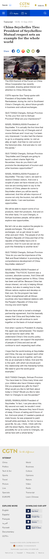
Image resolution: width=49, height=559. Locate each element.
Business (30, 466)
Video (28, 484)
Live (4, 488)
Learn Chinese (32, 497)
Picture (5, 484)
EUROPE (6, 497)
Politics (5, 466)
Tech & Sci (6, 471)
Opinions (29, 475)
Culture (29, 471)
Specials (6, 492)
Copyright (20, 553)
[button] (8, 75)
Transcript (30, 492)
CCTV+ (5, 536)
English (5, 510)
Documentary (8, 532)
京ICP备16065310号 (32, 542)
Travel (4, 479)
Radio (16, 13)
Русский (5, 527)
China (4, 462)
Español (5, 514)
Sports (5, 475)
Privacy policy (30, 553)
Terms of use (9, 553)
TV (26, 13)
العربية (5, 523)
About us (41, 553)
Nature (29, 479)
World (28, 462)
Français (6, 519)
